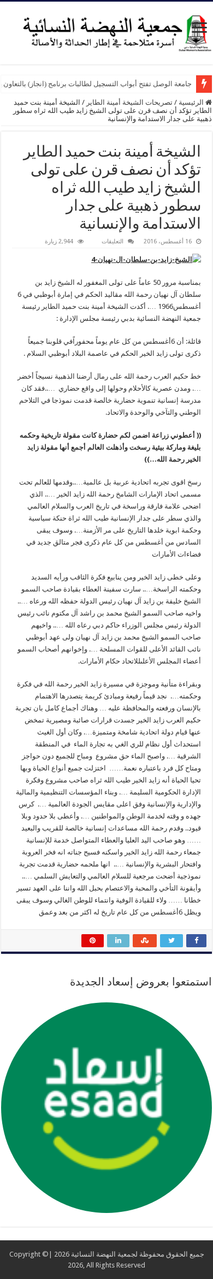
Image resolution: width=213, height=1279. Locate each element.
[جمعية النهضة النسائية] (106, 31)
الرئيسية (192, 102)
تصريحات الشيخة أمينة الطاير (129, 102)
